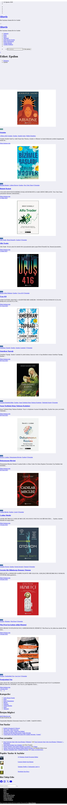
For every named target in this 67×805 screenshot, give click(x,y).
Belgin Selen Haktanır (6, 293)
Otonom (26, 566)
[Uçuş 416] (28, 288)
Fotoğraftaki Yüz (9, 676)
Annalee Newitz (4, 566)
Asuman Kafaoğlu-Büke (7, 402)
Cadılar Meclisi (4, 512)
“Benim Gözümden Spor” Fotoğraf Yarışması (15, 749)
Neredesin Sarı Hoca (23, 771)
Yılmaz (35, 746)
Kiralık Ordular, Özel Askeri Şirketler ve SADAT (17, 746)
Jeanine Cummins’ (21, 348)
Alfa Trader (3, 240)
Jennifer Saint (21, 136)
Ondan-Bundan (7, 43)
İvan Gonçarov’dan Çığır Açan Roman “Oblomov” (17, 742)
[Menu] (0, 23)
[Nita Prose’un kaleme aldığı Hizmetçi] (28, 617)
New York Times (28, 185)
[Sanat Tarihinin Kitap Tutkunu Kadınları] (28, 398)
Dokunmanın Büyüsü (15, 457)
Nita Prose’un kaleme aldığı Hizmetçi (13, 625)
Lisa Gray (17, 676)
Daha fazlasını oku (5, 143)
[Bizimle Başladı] (28, 180)
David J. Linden (4, 457)
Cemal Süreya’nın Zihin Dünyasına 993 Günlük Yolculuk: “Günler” (22, 734)
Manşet (5, 702)
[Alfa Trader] (28, 235)
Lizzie (15, 512)
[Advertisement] (33, 76)
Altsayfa (3, 16)
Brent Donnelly (11, 240)
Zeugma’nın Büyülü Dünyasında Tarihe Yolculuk (17, 733)
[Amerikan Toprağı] (28, 343)
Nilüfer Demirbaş (31, 136)
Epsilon (15, 136)
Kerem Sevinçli (19, 566)
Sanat (5, 36)
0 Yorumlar (36, 185)
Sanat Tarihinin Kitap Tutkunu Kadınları (30, 402)
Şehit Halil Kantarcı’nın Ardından (12, 745)
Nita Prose (13, 621)
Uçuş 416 (20, 293)
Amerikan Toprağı (5, 348)
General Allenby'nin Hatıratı (25, 762)
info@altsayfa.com (5, 716)
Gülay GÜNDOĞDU (37, 749)
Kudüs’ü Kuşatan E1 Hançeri (11, 728)
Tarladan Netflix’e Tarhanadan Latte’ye (29, 766)
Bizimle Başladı (4, 185)
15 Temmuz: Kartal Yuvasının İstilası (28, 757)
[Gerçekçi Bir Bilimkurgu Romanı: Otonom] (28, 562)
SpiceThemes (32, 803)
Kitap (5, 35)
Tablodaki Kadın (46, 402)
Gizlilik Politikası (8, 44)
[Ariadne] (33, 108)
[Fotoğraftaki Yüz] (28, 671)
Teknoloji (6, 38)
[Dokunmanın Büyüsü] (28, 452)
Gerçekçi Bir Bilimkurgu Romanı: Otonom (15, 570)
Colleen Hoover (13, 185)
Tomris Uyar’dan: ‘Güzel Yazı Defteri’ (14, 731)
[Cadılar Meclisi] (28, 507)
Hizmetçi (7, 621)
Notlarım (5, 33)
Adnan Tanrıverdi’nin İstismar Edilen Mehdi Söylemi (18, 748)
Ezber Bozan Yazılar (9, 40)
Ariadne (3, 132)
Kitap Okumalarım (8, 41)
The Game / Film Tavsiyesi (10, 730)
